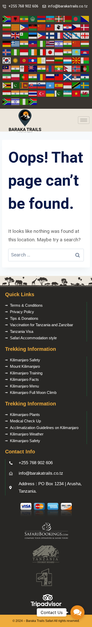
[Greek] (15, 43)
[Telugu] (24, 93)
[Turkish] (41, 93)
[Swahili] (76, 85)
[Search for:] (46, 255)
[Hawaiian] (50, 43)
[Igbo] (15, 52)
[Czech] (76, 27)
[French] (59, 35)
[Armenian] (41, 19)
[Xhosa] (7, 101)
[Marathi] (41, 68)
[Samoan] (59, 77)
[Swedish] (85, 85)
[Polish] (15, 77)
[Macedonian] (76, 60)
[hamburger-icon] (83, 120)
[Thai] (33, 93)
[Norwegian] (76, 68)
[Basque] (59, 19)
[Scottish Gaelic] (67, 77)
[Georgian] (85, 35)
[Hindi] (67, 43)
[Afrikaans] (7, 19)
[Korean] (7, 60)
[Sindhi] (15, 85)
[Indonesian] (24, 52)
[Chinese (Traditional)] (50, 27)
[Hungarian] (85, 43)
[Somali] (50, 85)
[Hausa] (41, 43)
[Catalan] (15, 27)
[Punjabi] (33, 77)
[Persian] (7, 77)
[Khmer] (85, 52)
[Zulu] (33, 101)
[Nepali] (67, 68)
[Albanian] (15, 19)
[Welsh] (85, 93)
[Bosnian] (85, 19)
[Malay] (7, 68)
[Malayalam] (15, 68)
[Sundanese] (67, 85)
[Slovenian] (41, 85)
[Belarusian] (67, 19)
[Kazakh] (76, 52)
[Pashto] (85, 68)
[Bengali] (76, 19)
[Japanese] (50, 52)
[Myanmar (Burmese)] (59, 68)
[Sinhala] (24, 85)
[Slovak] (33, 85)
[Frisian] (67, 35)
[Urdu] (59, 93)
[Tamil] (15, 93)
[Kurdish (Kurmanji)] (15, 60)
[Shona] (7, 85)
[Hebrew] (59, 43)
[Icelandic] (7, 52)
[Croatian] (67, 27)
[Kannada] (67, 52)
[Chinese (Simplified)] (41, 27)
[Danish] (85, 27)
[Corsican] (59, 27)
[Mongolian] (50, 68)
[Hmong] (76, 43)
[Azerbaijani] (50, 19)
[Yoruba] (24, 101)
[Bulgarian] (7, 27)
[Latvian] (50, 60)
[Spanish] (59, 85)
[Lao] (33, 60)
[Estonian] (33, 35)
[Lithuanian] (59, 60)
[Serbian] (76, 77)
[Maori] (33, 68)
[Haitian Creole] (33, 43)
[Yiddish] (15, 101)
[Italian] (41, 52)
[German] (7, 43)
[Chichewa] (33, 27)
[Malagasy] (85, 60)
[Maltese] (24, 68)
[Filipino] (41, 35)
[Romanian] (41, 77)
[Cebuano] (24, 27)
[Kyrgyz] (24, 60)
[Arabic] (33, 19)
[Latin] (41, 60)
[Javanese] (59, 52)
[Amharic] (24, 19)
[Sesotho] (85, 77)
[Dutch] (7, 35)
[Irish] (33, 52)
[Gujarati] (24, 43)
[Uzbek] (67, 93)
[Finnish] (50, 35)
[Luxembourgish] (67, 60)
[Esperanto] (24, 35)
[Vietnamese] (76, 93)
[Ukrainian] (50, 93)
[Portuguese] (24, 77)
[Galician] (76, 35)
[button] (77, 612)
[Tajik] (7, 93)
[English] (15, 35)
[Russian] (50, 77)
